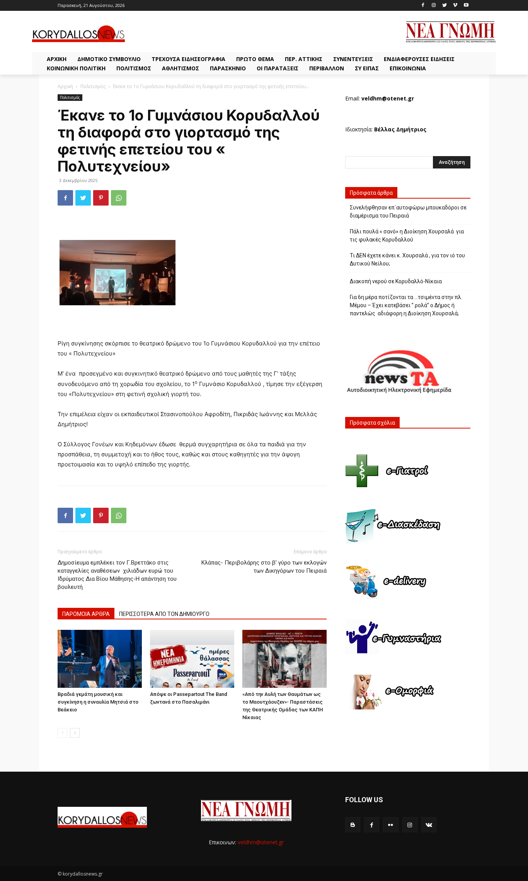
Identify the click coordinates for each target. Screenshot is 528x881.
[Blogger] (352, 824)
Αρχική (65, 86)
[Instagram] (433, 5)
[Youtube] (466, 5)
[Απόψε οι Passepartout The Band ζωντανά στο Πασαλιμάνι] (192, 659)
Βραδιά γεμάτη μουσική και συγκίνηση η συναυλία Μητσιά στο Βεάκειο (98, 702)
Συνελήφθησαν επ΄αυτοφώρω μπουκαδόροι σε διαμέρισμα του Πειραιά (408, 211)
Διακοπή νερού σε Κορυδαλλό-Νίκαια (396, 281)
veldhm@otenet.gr (261, 842)
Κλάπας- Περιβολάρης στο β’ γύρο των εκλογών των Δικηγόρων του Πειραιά (264, 566)
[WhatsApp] (118, 198)
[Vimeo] (455, 5)
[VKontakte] (428, 824)
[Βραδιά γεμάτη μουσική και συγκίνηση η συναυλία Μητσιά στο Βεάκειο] (100, 659)
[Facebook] (423, 5)
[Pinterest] (101, 198)
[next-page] (75, 733)
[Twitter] (444, 5)
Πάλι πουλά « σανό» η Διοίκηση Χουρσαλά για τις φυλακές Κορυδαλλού (407, 235)
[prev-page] (62, 733)
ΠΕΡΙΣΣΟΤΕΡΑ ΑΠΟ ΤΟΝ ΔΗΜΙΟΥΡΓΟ (164, 614)
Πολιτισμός (93, 86)
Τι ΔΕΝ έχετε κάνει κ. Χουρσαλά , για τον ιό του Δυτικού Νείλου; (407, 259)
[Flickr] (390, 824)
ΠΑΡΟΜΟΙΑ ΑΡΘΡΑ (86, 614)
